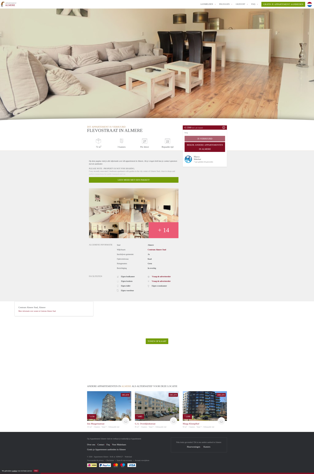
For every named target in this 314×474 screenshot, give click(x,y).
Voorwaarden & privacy (95, 460)
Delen (125, 395)
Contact (100, 444)
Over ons (91, 444)
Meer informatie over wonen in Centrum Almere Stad (37, 311)
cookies (14, 471)
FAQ (253, 4)
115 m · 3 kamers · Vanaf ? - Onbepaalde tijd (103, 427)
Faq (108, 444)
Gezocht (240, 4)
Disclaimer (110, 460)
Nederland (128, 457)
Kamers (206, 447)
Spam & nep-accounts (124, 460)
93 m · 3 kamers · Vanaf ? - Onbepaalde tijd (198, 427)
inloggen (224, 4)
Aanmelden (206, 4)
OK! (36, 471)
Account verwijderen (142, 460)
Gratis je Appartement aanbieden (283, 4)
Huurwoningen (193, 447)
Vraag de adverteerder (161, 276)
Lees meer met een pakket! (134, 180)
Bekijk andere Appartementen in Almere (205, 147)
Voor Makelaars (119, 444)
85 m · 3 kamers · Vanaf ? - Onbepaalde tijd (150, 427)
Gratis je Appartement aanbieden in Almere (106, 449)
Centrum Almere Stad (157, 250)
